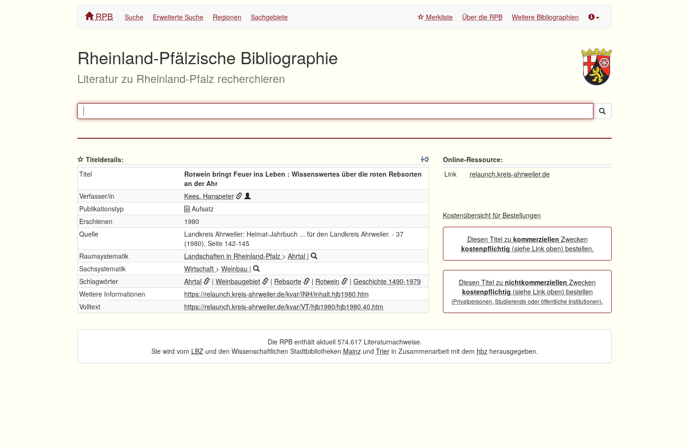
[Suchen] (602, 111)
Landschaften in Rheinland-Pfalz (233, 256)
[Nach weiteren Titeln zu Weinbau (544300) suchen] (256, 268)
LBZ (197, 351)
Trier (382, 351)
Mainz (352, 351)
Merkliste (438, 17)
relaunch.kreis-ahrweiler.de (510, 174)
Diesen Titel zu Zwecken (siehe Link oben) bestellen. (527, 243)
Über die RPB (482, 17)
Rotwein (327, 281)
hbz (482, 351)
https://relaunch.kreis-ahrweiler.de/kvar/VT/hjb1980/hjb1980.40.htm (283, 306)
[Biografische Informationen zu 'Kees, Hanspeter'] (247, 196)
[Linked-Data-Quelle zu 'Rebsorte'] (306, 281)
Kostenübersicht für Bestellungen (492, 215)
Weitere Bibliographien (545, 17)
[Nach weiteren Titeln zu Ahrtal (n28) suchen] (314, 256)
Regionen (227, 17)
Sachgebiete (269, 17)
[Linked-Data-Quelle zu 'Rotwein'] (344, 281)
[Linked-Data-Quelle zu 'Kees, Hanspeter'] (239, 196)
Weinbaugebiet (238, 281)
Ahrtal (297, 256)
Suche (134, 17)
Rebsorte (287, 281)
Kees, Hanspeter (209, 196)
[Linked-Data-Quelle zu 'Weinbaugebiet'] (265, 281)
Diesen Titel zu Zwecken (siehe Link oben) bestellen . (527, 291)
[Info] (594, 17)
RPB (103, 16)
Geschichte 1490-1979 (387, 281)
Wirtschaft (200, 268)
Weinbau (235, 268)
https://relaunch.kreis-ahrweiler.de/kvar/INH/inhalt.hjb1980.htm (276, 294)
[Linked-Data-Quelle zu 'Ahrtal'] (206, 281)
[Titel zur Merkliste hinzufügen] (80, 159)
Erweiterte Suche (178, 17)
